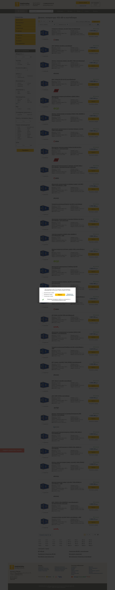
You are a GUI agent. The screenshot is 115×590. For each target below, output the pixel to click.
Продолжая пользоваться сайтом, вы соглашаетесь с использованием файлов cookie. (58, 300)
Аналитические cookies (49, 292)
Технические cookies (48, 296)
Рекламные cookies (48, 294)
